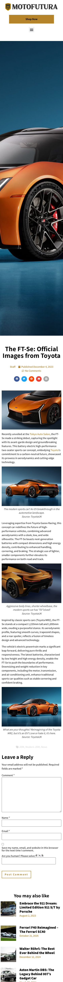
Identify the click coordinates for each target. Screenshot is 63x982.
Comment (8, 775)
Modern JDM (32, 747)
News (44, 747)
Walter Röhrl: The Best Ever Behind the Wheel (37, 950)
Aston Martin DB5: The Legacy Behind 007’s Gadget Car (36, 974)
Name (6, 817)
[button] (31, 29)
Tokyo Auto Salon (40, 434)
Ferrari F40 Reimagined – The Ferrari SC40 (38, 929)
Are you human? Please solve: (19, 856)
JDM (21, 747)
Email (6, 831)
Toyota (55, 450)
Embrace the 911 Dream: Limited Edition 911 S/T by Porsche (39, 907)
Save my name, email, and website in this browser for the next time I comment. (30, 849)
